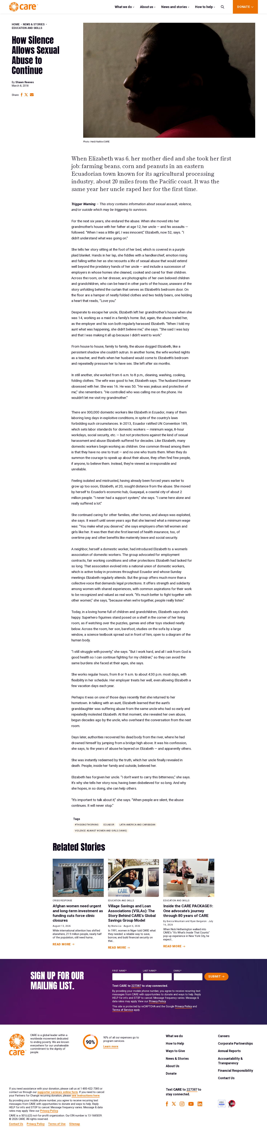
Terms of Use (57, 1124)
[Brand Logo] (23, 6)
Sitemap (74, 1124)
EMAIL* (177, 970)
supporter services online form (57, 1092)
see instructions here (86, 1095)
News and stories (174, 7)
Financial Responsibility (235, 1070)
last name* (150, 970)
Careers (224, 1036)
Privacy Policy (157, 1001)
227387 (136, 985)
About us (146, 7)
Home (16, 24)
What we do (123, 7)
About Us (172, 1066)
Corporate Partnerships (235, 1043)
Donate (171, 1073)
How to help (204, 7)
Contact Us (226, 1078)
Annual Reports (229, 1051)
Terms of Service (122, 1009)
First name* (119, 970)
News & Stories (33, 24)
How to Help (175, 1043)
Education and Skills (27, 28)
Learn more (110, 1046)
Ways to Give (175, 1051)
